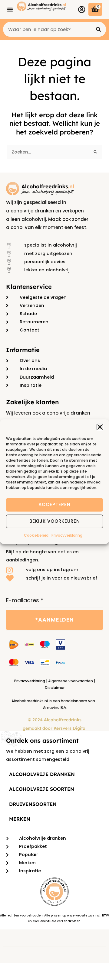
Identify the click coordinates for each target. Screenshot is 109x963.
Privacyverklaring (66, 535)
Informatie (23, 350)
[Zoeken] (98, 29)
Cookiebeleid (36, 535)
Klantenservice (29, 286)
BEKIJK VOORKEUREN (54, 521)
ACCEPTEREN (54, 504)
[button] (100, 427)
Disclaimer (54, 687)
